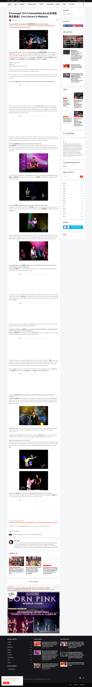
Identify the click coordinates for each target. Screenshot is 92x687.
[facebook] (79, 1)
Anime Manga (50, 4)
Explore (19, 649)
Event (25, 534)
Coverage (21, 4)
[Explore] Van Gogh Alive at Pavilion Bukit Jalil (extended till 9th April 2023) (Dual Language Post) (78, 104)
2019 (73, 201)
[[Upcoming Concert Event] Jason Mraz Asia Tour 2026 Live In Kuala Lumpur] (66, 66)
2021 (73, 196)
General (29, 534)
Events (41, 4)
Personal (19, 654)
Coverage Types (32, 4)
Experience (19, 647)
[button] (80, 4)
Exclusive (71, 4)
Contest (19, 644)
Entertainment (20, 534)
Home (8, 1)
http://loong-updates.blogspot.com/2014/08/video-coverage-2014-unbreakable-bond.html (33, 522)
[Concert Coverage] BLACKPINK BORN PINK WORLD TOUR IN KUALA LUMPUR (28, 588)
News (64, 4)
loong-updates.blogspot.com (18, 55)
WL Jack (16, 540)
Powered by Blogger (69, 133)
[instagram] (77, 1)
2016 (73, 208)
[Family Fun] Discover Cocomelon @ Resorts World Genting (66, 103)
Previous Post (11, 586)
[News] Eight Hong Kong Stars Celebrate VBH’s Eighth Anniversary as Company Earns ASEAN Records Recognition (33, 570)
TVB (19, 660)
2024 (73, 188)
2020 (73, 198)
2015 (73, 211)
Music (40, 534)
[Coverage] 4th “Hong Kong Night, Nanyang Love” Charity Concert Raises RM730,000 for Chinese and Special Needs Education (50, 570)
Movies (58, 4)
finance (19, 662)
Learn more (13, 679)
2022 (73, 193)
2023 (73, 191)
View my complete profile (68, 156)
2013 (73, 216)
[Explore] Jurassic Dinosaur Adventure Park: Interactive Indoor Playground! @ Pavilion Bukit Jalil (78, 122)
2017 (73, 206)
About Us (13, 1)
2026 (73, 183)
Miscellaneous (35, 534)
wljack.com (55, 54)
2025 (73, 185)
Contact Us (18, 1)
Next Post (57, 586)
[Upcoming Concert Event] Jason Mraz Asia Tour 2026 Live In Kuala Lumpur (76, 66)
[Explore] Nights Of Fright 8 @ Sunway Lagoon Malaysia (67, 120)
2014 (73, 213)
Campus (19, 642)
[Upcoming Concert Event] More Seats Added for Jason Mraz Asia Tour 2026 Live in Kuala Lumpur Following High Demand (50, 644)
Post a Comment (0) (33, 581)
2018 (73, 203)
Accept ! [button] (6, 682)
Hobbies (19, 652)
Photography (19, 657)
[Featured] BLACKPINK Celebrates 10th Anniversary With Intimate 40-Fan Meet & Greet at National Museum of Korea (16, 570)
